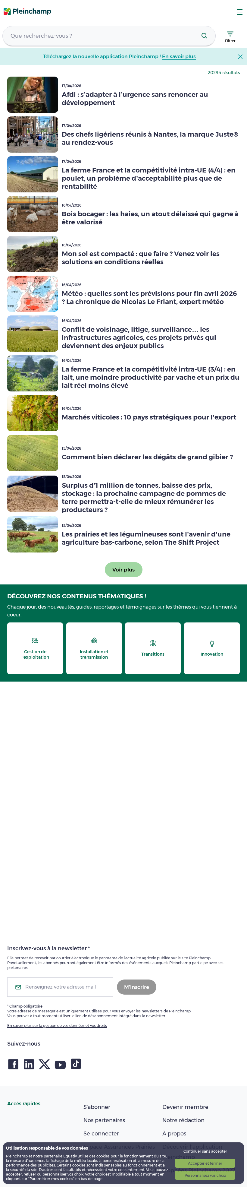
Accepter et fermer (205, 1163)
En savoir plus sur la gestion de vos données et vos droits (57, 1025)
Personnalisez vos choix (205, 1175)
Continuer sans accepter (205, 1151)
